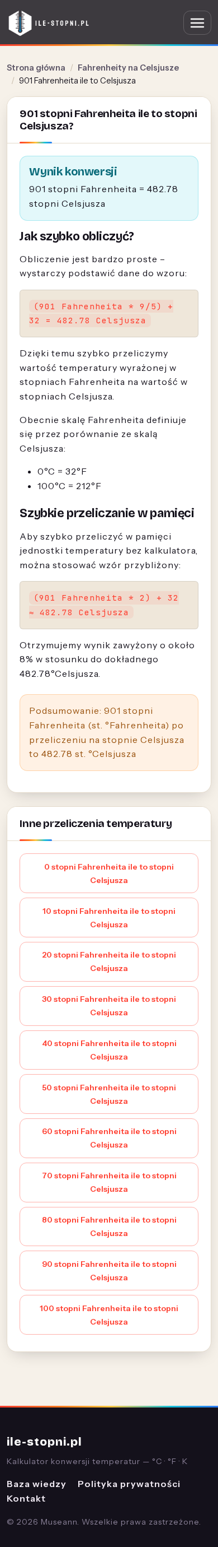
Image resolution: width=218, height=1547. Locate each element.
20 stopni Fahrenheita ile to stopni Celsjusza (109, 961)
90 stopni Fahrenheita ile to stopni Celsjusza (109, 1271)
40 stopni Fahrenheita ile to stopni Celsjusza (109, 1050)
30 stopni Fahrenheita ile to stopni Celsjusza (109, 1006)
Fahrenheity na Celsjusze (128, 68)
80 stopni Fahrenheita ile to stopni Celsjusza (109, 1226)
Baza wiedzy (37, 1483)
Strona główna (36, 68)
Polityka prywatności (129, 1483)
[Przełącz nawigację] (197, 23)
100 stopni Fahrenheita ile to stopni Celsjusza (109, 1315)
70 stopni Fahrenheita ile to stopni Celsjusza (109, 1182)
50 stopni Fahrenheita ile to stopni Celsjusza (109, 1094)
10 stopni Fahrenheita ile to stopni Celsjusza (109, 918)
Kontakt (26, 1498)
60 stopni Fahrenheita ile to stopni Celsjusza (109, 1138)
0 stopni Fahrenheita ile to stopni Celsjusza (109, 873)
